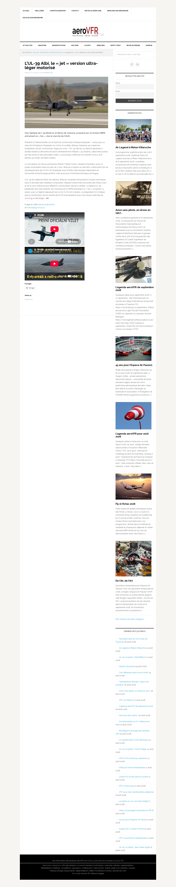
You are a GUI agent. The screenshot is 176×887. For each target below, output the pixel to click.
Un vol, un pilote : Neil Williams (132, 657)
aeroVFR (88, 31)
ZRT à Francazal (126, 786)
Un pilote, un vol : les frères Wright (134, 801)
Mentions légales (97, 873)
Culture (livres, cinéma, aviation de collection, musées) (114, 868)
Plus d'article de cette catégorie (129, 619)
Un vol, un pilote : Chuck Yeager (133, 749)
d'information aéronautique (65, 861)
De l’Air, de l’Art (124, 580)
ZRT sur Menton (126, 700)
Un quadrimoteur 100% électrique (133, 740)
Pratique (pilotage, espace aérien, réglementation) (69, 871)
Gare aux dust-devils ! (128, 715)
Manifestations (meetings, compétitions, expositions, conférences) (66, 868)
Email (118, 91)
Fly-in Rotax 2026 (125, 503)
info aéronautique (69, 865)
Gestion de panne (127, 666)
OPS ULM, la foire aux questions (133, 758)
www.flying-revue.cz (36, 207)
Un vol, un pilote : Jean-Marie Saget (134, 847)
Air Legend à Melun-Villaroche (133, 147)
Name (118, 83)
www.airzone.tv (48, 204)
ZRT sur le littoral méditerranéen (133, 838)
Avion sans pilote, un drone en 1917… (134, 691)
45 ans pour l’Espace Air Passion (134, 365)
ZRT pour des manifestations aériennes (136, 792)
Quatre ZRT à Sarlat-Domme (132, 829)
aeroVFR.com (82, 861)
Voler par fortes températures (132, 767)
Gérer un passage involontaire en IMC (135, 810)
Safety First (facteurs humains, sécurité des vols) (107, 871)
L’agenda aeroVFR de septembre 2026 (136, 706)
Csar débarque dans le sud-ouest (133, 672)
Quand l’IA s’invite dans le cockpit (133, 777)
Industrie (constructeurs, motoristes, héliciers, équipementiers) (109, 865)
